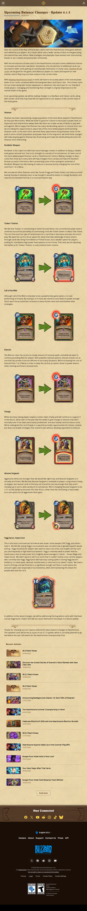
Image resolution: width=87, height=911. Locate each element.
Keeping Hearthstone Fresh (20, 79)
